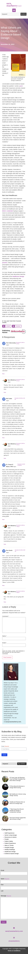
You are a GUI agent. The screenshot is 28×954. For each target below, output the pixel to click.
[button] (14, 10)
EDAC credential (7, 211)
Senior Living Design (10, 835)
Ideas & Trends (9, 845)
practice (4, 262)
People (6, 839)
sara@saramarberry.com (14, 931)
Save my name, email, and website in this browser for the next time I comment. (13, 652)
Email (4, 642)
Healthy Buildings (9, 849)
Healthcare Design (18, 276)
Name (4, 636)
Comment (5, 616)
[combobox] (11, 14)
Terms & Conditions (14, 950)
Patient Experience (10, 843)
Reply (3, 373)
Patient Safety (8, 841)
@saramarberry (14, 941)
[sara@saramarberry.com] (14, 928)
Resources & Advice (10, 837)
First (2, 884)
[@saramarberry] (14, 937)
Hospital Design (9, 847)
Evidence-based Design (11, 853)
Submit (4, 754)
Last (2, 891)
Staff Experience (9, 833)
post (21, 86)
